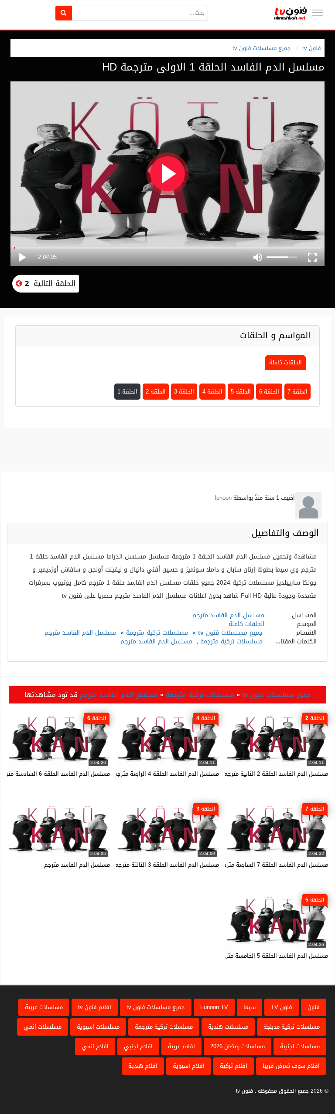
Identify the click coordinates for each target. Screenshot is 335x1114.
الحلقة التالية (48, 283)
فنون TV (281, 1007)
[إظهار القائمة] (317, 12)
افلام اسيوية (189, 1065)
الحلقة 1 (127, 391)
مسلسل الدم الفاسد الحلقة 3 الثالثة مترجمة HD (160, 864)
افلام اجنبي (138, 1046)
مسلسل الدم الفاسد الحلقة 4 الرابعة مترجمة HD (160, 773)
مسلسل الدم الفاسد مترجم (80, 633)
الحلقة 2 (156, 391)
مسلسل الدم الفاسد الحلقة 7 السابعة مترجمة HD (267, 864)
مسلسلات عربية (44, 1007)
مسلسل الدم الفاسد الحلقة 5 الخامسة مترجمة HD (267, 955)
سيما (249, 1007)
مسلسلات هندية (228, 1026)
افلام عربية (181, 1046)
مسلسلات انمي (43, 1026)
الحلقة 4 (212, 391)
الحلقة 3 (184, 391)
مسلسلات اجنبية (300, 1046)
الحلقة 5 (241, 391)
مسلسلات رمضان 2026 (237, 1046)
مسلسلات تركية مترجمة (157, 633)
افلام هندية (142, 1065)
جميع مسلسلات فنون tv (261, 48)
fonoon (223, 497)
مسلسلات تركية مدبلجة (291, 1026)
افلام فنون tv (94, 1007)
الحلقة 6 (269, 391)
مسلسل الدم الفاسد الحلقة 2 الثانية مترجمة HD (269, 773)
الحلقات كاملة (285, 362)
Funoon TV (214, 1007)
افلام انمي (95, 1046)
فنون (314, 1007)
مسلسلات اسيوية (98, 1026)
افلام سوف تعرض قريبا (291, 1065)
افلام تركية (233, 1065)
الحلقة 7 (297, 391)
